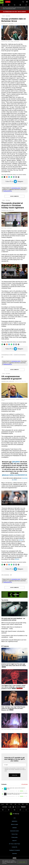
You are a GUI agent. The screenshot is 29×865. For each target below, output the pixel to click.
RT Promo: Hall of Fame (14, 843)
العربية (2, 804)
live (8, 1)
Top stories (4, 600)
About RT (14, 840)
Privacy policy (14, 837)
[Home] (2, 2)
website (17, 559)
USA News (8, 15)
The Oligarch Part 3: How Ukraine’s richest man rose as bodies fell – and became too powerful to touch (13, 687)
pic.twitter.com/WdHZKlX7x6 (17, 475)
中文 (27, 804)
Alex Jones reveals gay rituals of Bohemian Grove (11, 729)
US (2, 357)
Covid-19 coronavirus (19, 354)
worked (21, 540)
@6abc (4, 475)
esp (7, 804)
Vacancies (14, 853)
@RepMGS (16, 462)
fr (19, 804)
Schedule (14, 827)
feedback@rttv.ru (7, 191)
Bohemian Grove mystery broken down (9, 749)
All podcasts (24, 784)
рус (11, 804)
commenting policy (15, 188)
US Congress (5, 574)
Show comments (14, 196)
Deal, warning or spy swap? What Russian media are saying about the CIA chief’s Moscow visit (13, 708)
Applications (14, 821)
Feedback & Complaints (14, 850)
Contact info (14, 847)
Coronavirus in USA (7, 354)
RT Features (5, 646)
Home (3, 15)
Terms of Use (14, 834)
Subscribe (14, 775)
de (15, 804)
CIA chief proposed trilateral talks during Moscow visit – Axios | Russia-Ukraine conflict (14, 8)
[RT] (4, 807)
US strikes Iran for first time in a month (14, 11)
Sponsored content (14, 830)
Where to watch (14, 824)
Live (14, 818)
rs (22, 804)
